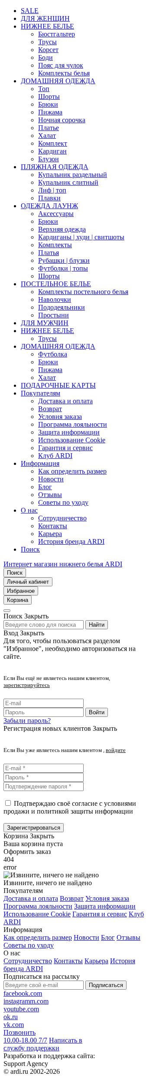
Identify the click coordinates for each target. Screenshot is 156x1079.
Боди (45, 57)
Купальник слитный (68, 182)
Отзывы (50, 494)
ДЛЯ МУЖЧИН (44, 323)
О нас (29, 510)
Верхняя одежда (62, 229)
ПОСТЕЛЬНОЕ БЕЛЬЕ (56, 284)
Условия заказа (60, 416)
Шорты (49, 96)
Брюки (48, 104)
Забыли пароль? (27, 720)
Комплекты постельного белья (83, 291)
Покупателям (40, 393)
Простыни (53, 315)
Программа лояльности (72, 424)
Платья (48, 252)
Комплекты (55, 244)
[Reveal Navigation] (6, 610)
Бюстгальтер (56, 34)
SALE (30, 10)
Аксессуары (56, 213)
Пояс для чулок (60, 65)
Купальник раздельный (72, 174)
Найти (96, 624)
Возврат (50, 408)
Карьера (50, 533)
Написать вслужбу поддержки (42, 1044)
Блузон (48, 159)
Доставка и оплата (65, 401)
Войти (96, 712)
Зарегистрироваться (33, 827)
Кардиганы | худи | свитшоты (81, 237)
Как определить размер (72, 471)
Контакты (52, 526)
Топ (43, 88)
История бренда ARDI (71, 541)
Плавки (49, 198)
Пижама (50, 112)
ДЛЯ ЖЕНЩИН (45, 18)
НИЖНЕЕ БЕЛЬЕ (47, 26)
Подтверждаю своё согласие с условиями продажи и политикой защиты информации (69, 807)
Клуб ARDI (55, 455)
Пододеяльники (61, 307)
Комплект (52, 143)
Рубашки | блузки (64, 260)
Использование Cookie (71, 440)
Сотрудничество (62, 518)
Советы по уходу (63, 502)
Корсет (48, 49)
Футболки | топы (63, 268)
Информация (40, 463)
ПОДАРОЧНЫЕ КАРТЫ (58, 385)
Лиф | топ (52, 190)
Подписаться (106, 985)
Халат (47, 135)
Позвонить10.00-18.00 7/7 (25, 1036)
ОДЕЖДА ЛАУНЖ (49, 205)
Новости (51, 479)
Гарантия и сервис (65, 447)
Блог (45, 486)
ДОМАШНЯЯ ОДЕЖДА (58, 81)
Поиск (30, 549)
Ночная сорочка (61, 120)
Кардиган (52, 151)
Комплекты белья (64, 73)
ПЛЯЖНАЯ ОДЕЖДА (54, 166)
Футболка (52, 354)
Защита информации (69, 432)
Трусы (47, 42)
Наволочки (54, 299)
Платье (48, 127)
